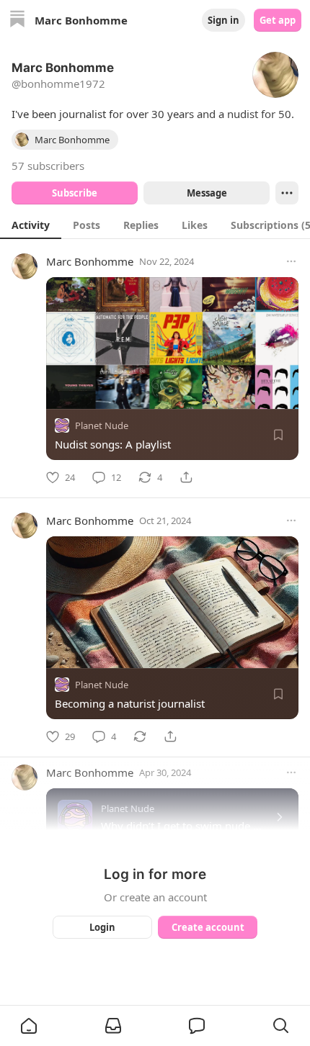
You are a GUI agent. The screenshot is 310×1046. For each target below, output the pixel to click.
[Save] (278, 434)
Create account (208, 927)
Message (207, 192)
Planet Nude (101, 425)
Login (102, 927)
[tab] (30, 224)
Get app (278, 20)
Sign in (223, 20)
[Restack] (140, 736)
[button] (28, 1025)
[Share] (186, 477)
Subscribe (74, 192)
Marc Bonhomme (89, 261)
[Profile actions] (286, 192)
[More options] (291, 261)
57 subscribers (48, 165)
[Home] (17, 20)
